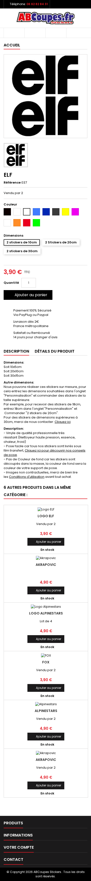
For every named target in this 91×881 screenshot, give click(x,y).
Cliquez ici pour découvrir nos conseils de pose (44, 452)
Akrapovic (46, 564)
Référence (12, 182)
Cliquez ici (63, 421)
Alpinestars (46, 710)
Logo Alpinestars (46, 613)
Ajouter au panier (27, 295)
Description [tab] (16, 351)
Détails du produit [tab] (54, 351)
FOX (46, 662)
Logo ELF (46, 516)
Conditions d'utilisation (26, 476)
